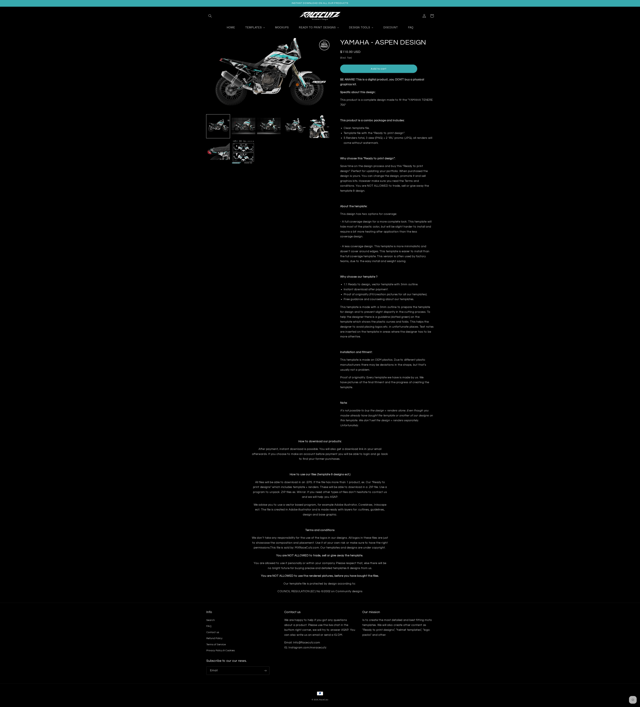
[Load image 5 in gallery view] (320, 126)
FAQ (209, 626)
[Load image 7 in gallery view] (243, 151)
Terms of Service (216, 644)
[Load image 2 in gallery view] (243, 126)
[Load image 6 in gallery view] (218, 151)
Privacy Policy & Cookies (220, 650)
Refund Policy (214, 638)
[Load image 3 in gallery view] (269, 126)
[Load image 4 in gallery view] (294, 126)
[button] (210, 16)
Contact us (212, 632)
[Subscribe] (265, 670)
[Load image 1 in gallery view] (218, 126)
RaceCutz (323, 700)
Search (210, 620)
